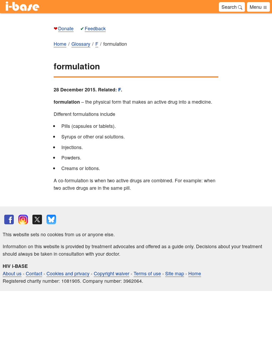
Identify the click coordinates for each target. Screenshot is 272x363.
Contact (34, 273)
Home (194, 273)
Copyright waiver (111, 273)
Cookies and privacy (68, 273)
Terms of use (147, 273)
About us (12, 273)
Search (230, 6)
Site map (174, 273)
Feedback (95, 28)
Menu (256, 6)
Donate (66, 28)
